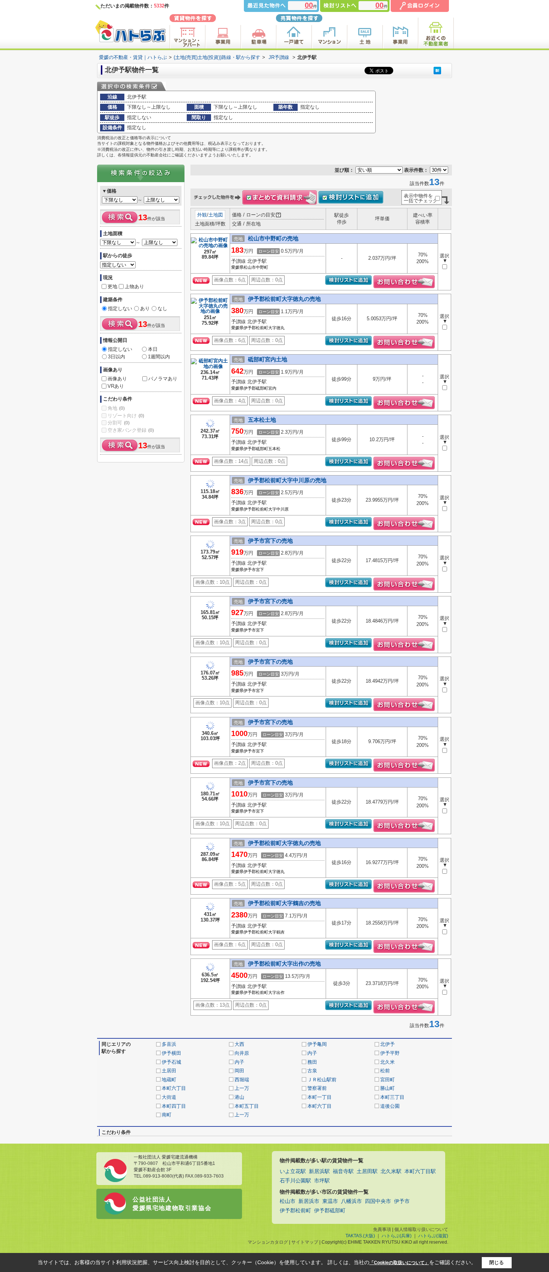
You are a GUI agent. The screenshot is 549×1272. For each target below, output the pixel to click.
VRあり (116, 386)
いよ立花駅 (293, 1171)
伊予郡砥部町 (329, 1210)
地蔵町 (169, 1079)
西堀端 (242, 1079)
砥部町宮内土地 (267, 359)
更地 (112, 286)
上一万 (242, 1088)
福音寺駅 (343, 1171)
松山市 (287, 1201)
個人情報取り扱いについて (421, 1229)
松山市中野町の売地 (273, 238)
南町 (166, 1114)
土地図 (215, 215)
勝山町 (387, 1088)
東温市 (330, 1201)
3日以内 (116, 356)
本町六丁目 (174, 1088)
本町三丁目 (392, 1097)
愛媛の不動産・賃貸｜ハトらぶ (133, 57)
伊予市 (402, 1201)
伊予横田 (171, 1053)
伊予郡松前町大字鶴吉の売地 (284, 903)
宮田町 (387, 1079)
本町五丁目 (247, 1106)
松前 (385, 1070)
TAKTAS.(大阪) (360, 1235)
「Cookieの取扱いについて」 (399, 1262)
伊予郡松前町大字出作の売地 (284, 963)
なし (162, 308)
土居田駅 (367, 1171)
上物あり (134, 286)
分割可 (119, 422)
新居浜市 (308, 1201)
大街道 (169, 1097)
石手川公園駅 (295, 1181)
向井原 (242, 1053)
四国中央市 (378, 1201)
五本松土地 (262, 420)
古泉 (312, 1070)
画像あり (117, 378)
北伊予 (387, 1044)
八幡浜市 (351, 1201)
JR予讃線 (279, 57)
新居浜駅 (319, 1171)
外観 (202, 215)
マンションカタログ (268, 1242)
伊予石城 (171, 1062)
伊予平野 (390, 1053)
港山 (239, 1097)
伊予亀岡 (317, 1044)
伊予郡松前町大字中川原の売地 (287, 480)
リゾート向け (126, 415)
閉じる (496, 1262)
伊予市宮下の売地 (270, 540)
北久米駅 (391, 1171)
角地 (116, 408)
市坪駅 (322, 1181)
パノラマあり (162, 378)
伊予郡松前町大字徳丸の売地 (284, 299)
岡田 (239, 1070)
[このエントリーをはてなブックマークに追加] (437, 70)
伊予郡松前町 (295, 1210)
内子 (312, 1053)
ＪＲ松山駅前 (321, 1079)
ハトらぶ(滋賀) (433, 1235)
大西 (239, 1044)
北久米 (387, 1062)
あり (145, 308)
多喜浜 (169, 1044)
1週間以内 (159, 356)
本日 (153, 349)
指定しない (120, 308)
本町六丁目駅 (420, 1171)
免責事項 (382, 1229)
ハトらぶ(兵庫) (397, 1235)
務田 (312, 1062)
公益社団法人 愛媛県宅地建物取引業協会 (172, 1203)
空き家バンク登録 (131, 430)
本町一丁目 (319, 1097)
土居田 (169, 1070)
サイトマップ (304, 1242)
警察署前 (317, 1088)
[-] (210, 246)
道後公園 (390, 1106)
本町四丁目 (174, 1106)
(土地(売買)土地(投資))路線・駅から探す (217, 57)
